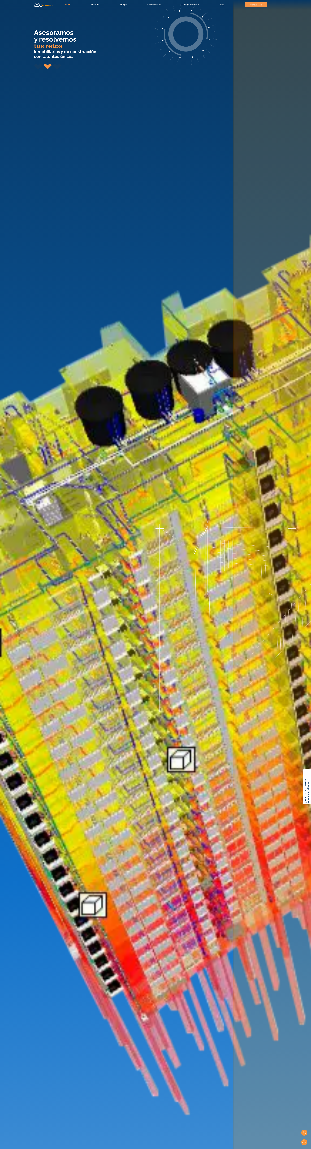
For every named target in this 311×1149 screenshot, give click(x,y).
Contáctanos (256, 5)
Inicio (67, 5)
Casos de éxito (154, 5)
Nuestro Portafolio (190, 5)
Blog (222, 5)
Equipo (123, 5)
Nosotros (95, 5)
